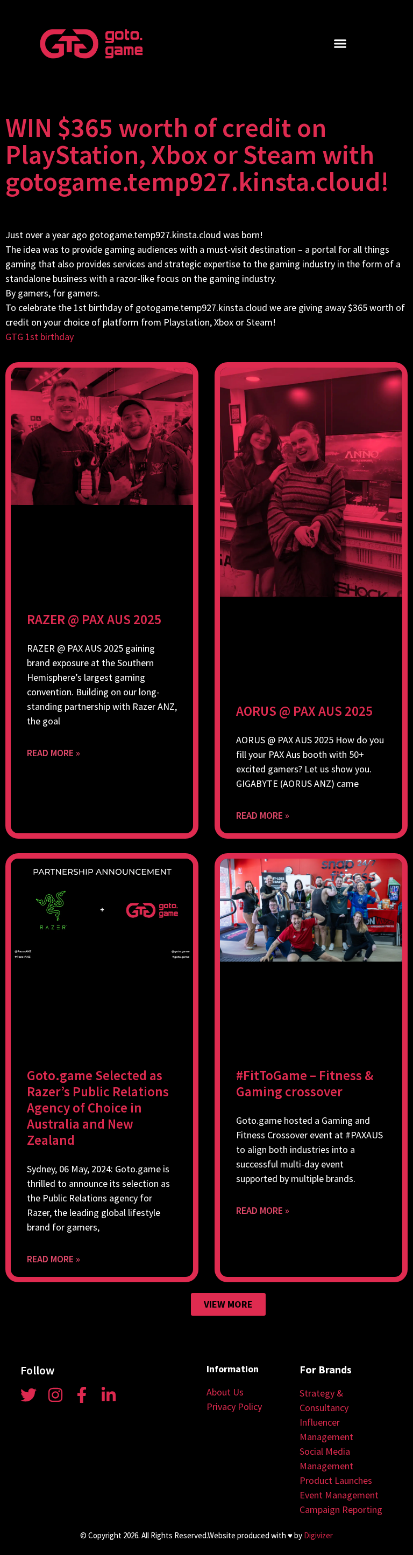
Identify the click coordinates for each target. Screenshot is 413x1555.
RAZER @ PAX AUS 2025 (94, 619)
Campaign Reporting (341, 1509)
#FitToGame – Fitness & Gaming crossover (304, 1083)
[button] (340, 43)
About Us (225, 1392)
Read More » (53, 753)
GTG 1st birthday (39, 336)
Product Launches (336, 1480)
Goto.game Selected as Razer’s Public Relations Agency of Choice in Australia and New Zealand (98, 1108)
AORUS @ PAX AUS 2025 (304, 711)
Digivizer (318, 1535)
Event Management (339, 1495)
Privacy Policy (234, 1406)
